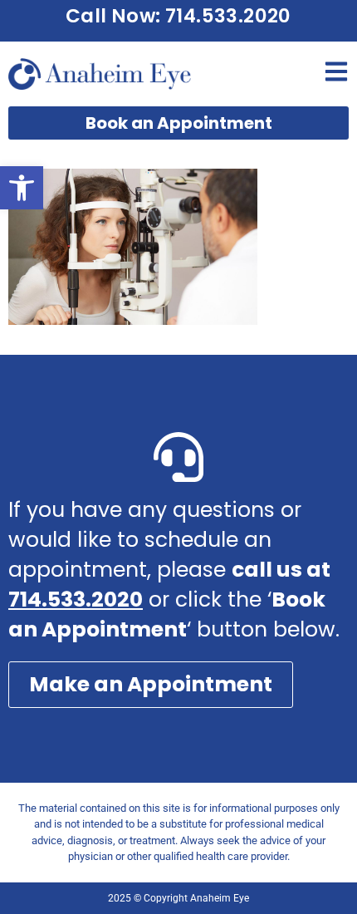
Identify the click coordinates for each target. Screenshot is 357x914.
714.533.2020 (75, 599)
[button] (21, 187)
